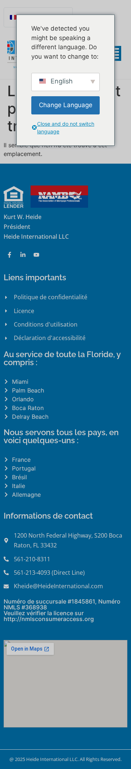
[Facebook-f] (9, 255)
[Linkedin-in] (23, 255)
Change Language (65, 105)
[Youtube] (36, 255)
